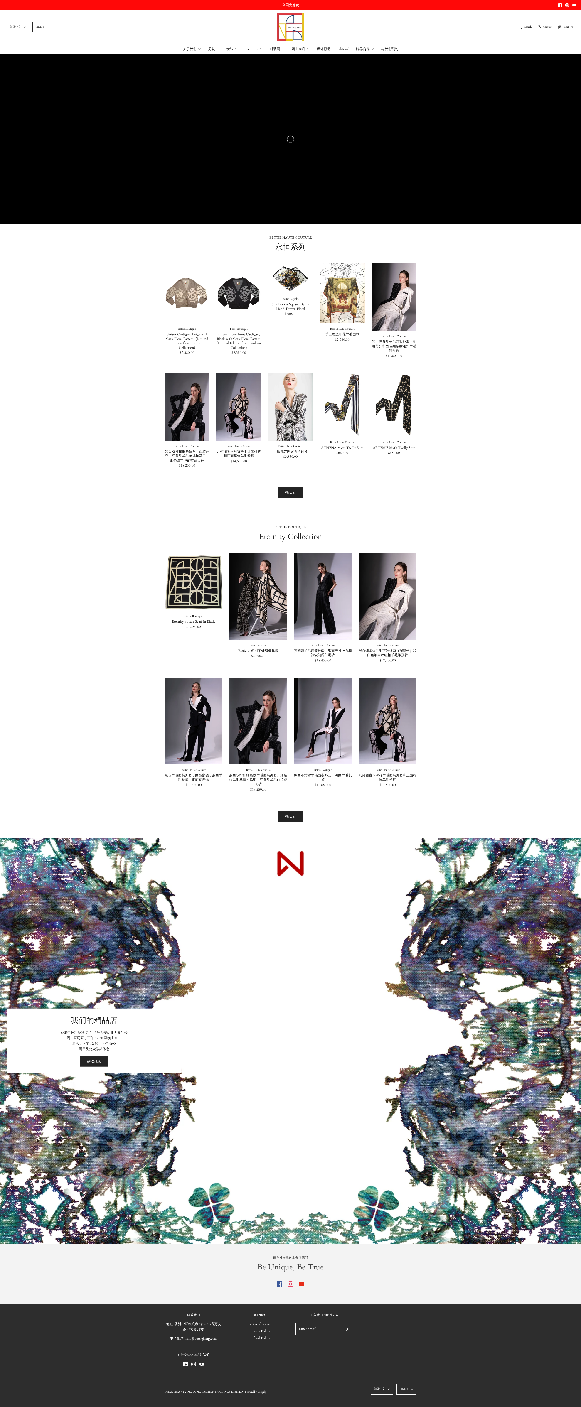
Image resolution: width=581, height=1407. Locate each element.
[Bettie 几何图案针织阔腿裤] (258, 596)
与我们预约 (389, 49)
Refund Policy (259, 1338)
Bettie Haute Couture (342, 329)
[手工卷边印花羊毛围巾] (342, 293)
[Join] (347, 1329)
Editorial (343, 49)
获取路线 (94, 1061)
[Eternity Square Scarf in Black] (193, 582)
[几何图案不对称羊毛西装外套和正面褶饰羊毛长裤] (238, 407)
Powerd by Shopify (255, 1392)
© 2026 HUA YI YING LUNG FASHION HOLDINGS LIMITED (204, 1392)
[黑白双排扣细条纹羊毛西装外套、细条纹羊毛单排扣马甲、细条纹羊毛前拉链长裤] (187, 407)
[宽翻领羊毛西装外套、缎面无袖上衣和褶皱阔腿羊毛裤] (323, 596)
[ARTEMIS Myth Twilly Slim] (394, 405)
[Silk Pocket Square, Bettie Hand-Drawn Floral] (290, 278)
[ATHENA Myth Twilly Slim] (342, 405)
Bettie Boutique (187, 329)
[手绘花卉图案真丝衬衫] (290, 407)
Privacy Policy (259, 1331)
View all (290, 492)
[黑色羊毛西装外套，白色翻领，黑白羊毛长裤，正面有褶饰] (193, 721)
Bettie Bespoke (290, 299)
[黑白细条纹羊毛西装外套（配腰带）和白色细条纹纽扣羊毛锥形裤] (394, 297)
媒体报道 (323, 49)
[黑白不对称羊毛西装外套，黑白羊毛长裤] (323, 721)
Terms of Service (260, 1324)
